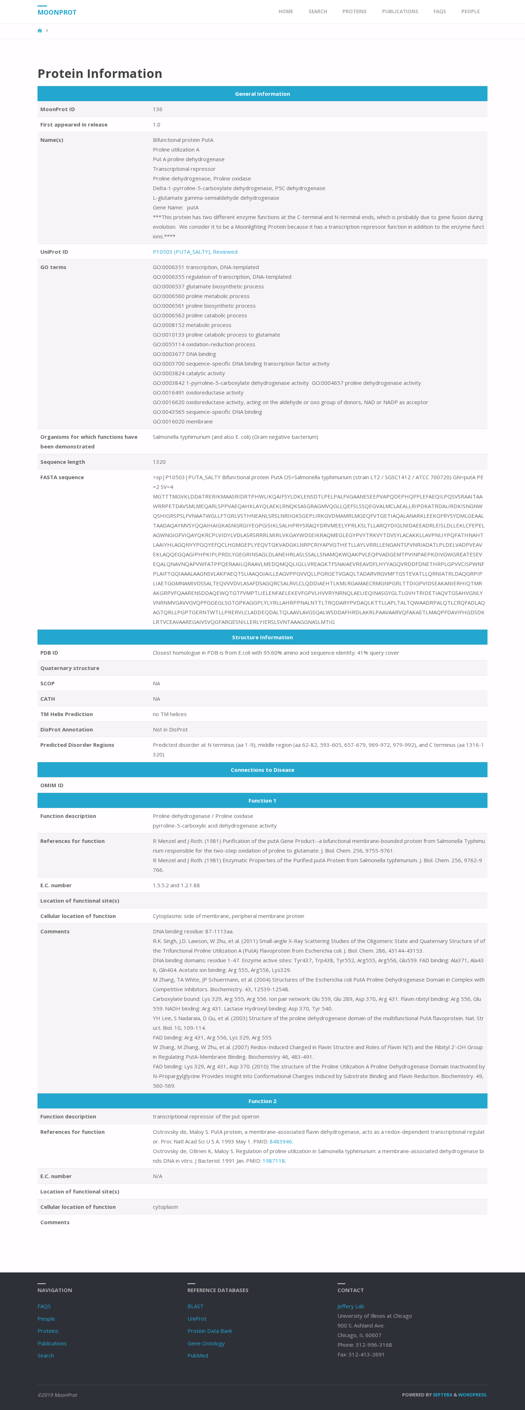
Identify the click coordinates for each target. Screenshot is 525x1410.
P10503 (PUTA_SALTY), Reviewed (195, 251)
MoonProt (57, 12)
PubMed (198, 1355)
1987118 (273, 1160)
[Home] (41, 31)
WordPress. (473, 1394)
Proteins (48, 1330)
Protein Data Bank (210, 1330)
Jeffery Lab (351, 1306)
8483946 (281, 1141)
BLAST (196, 1306)
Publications (52, 1343)
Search (46, 1355)
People (46, 1318)
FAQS (44, 1306)
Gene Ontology (206, 1343)
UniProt (197, 1318)
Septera (442, 1394)
